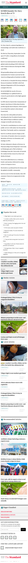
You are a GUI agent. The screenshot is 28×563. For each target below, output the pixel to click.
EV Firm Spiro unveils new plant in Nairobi (13, 227)
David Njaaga (12, 15)
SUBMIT (23, 529)
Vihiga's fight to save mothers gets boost (13, 216)
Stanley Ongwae (5, 295)
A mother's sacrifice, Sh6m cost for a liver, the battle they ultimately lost (9, 263)
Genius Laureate (12, 193)
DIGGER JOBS (5, 517)
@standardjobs (10, 547)
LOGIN (25, 7)
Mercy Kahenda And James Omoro (8, 476)
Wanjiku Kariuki (5, 315)
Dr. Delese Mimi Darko (6, 389)
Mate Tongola (4, 496)
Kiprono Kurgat (5, 456)
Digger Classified (9, 507)
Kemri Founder (11, 196)
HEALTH (5, 7)
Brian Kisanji (4, 377)
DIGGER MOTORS (6, 511)
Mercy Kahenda (5, 436)
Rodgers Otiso (4, 369)
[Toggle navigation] (26, 3)
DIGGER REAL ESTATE (8, 515)
